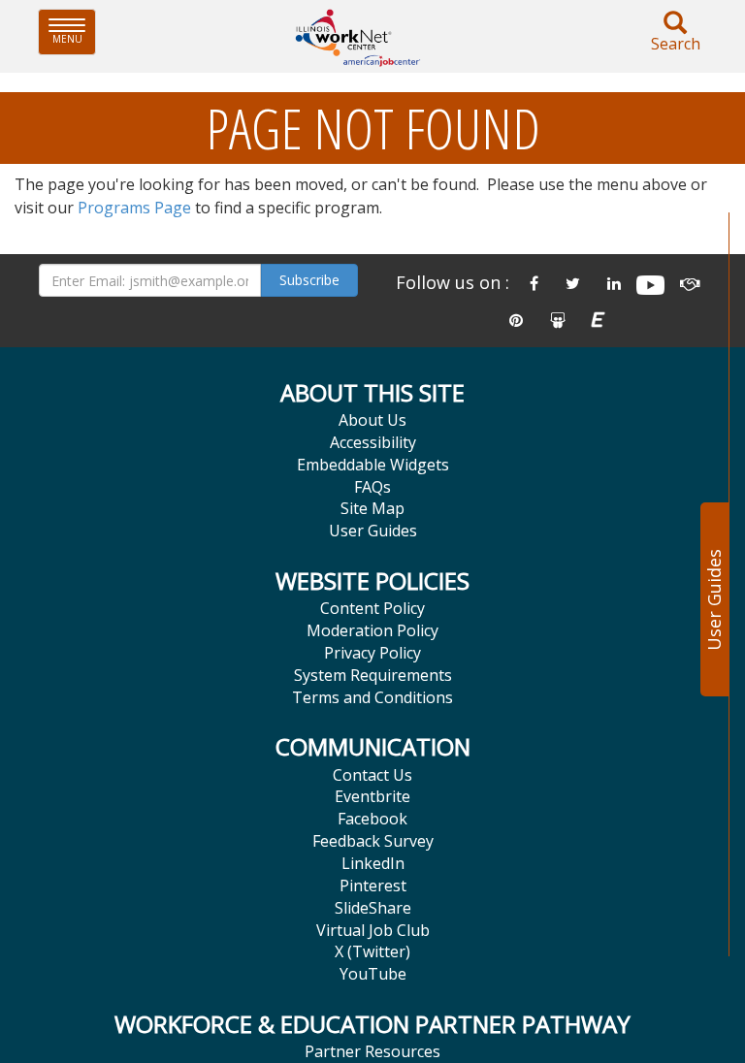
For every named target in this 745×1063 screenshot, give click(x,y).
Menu (74, 31)
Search (675, 43)
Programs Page (134, 207)
